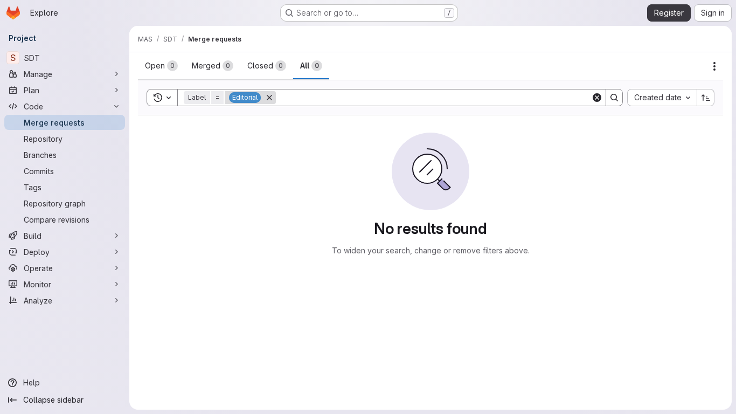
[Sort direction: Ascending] (705, 97)
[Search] (614, 97)
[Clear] (597, 97)
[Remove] (269, 97)
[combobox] (662, 97)
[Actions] (714, 66)
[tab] (161, 65)
